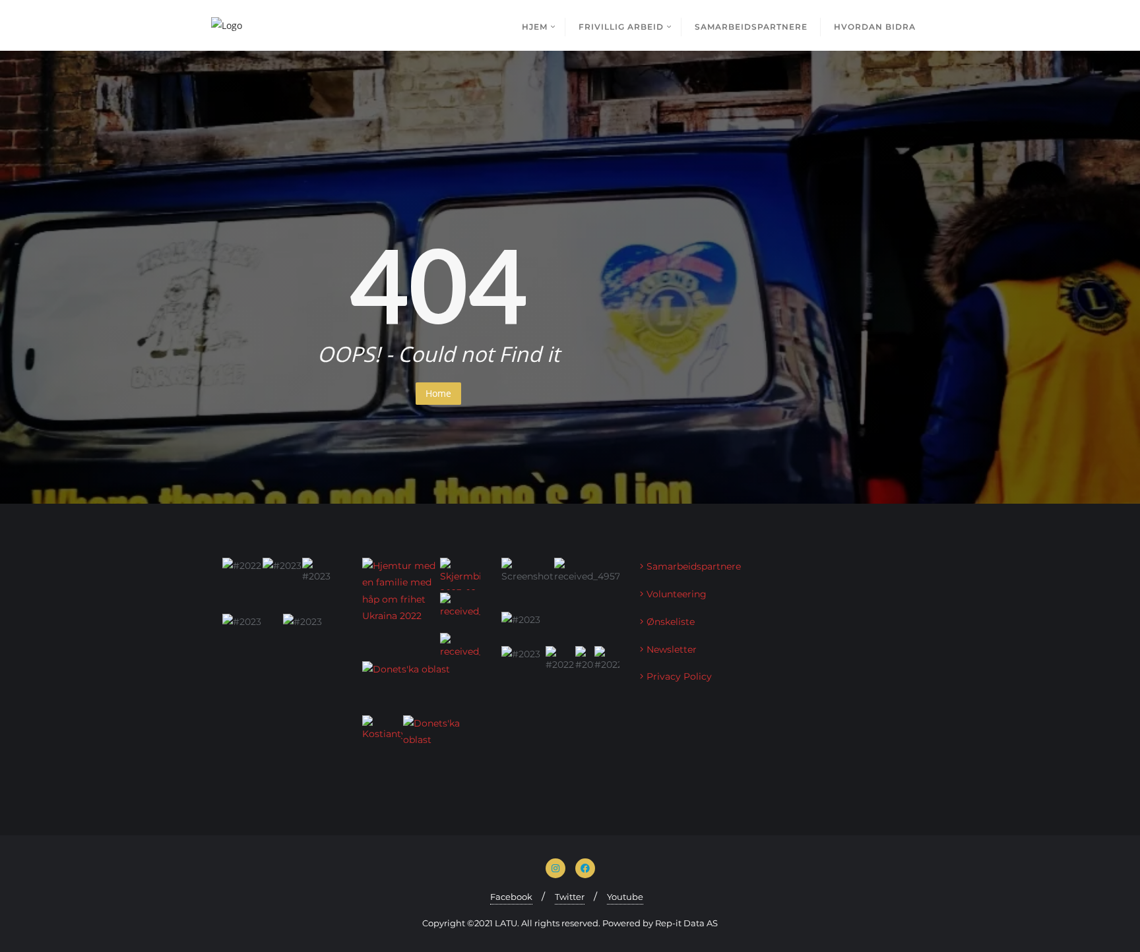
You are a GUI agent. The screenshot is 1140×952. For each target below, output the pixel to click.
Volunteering (677, 594)
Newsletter (672, 649)
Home (438, 393)
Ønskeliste (671, 622)
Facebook (511, 896)
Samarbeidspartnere (694, 566)
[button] (241, 585)
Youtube (625, 896)
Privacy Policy (679, 676)
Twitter (570, 896)
